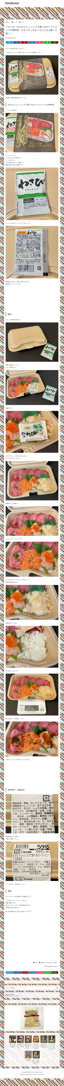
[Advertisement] (32, 12)
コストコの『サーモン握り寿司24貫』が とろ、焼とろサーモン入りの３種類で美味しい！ (36, 1046)
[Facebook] (17, 42)
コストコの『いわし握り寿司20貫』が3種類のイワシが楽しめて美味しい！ (43, 1046)
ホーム (8, 22)
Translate (17, 996)
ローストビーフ (49, 962)
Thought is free (40, 1074)
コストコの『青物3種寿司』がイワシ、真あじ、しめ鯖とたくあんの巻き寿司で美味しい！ (35, 1061)
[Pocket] (39, 42)
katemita (55, 966)
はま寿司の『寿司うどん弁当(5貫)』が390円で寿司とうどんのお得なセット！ (12, 1046)
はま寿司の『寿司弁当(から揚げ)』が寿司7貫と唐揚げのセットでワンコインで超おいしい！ (28, 1046)
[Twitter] (9, 42)
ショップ (15, 22)
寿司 (55, 962)
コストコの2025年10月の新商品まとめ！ (28, 1060)
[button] (8, 1016)
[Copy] (54, 42)
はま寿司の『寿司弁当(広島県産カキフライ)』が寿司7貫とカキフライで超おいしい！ (20, 1046)
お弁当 (42, 962)
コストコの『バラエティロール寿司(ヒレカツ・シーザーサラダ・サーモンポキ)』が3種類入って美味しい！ (51, 1046)
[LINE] (47, 42)
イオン (22, 22)
